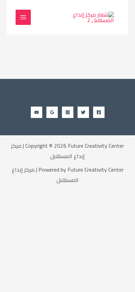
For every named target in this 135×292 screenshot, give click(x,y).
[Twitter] (83, 112)
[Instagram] (67, 112)
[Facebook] (99, 112)
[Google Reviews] (52, 112)
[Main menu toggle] (23, 17)
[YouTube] (36, 112)
